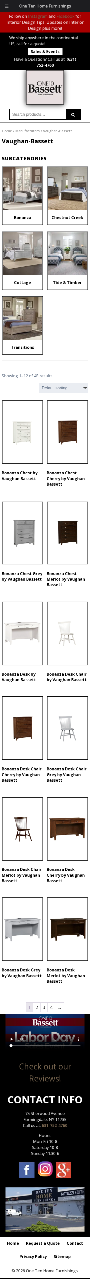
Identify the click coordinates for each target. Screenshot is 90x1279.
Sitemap (62, 1256)
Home (7, 130)
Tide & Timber (67, 282)
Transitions (22, 347)
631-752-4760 (54, 1125)
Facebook (65, 16)
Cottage (22, 282)
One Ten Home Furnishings (45, 6)
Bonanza (22, 217)
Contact (75, 1243)
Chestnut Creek (67, 217)
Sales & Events (45, 51)
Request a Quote (43, 1243)
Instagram (38, 16)
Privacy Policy (33, 1256)
